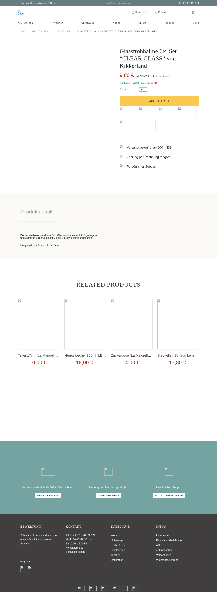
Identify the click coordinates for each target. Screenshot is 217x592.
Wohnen (58, 22)
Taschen (169, 22)
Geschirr (64, 31)
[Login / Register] (184, 12)
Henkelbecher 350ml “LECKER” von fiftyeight (99, 355)
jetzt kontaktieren (169, 495)
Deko (196, 22)
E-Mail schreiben (75, 551)
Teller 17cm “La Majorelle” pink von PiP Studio (53, 355)
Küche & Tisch (41, 31)
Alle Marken (25, 22)
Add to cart (159, 101)
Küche (117, 22)
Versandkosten (162, 76)
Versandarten (163, 555)
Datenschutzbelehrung (169, 540)
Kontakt (163, 12)
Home (22, 31)
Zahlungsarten (164, 550)
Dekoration (117, 560)
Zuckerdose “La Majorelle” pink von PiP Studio (146, 355)
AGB (159, 545)
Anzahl (124, 89)
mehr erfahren (48, 495)
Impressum (162, 535)
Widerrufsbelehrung (167, 560)
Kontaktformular (74, 547)
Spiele (142, 22)
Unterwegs (88, 22)
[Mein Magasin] (21, 12)
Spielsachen (118, 550)
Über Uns (141, 12)
